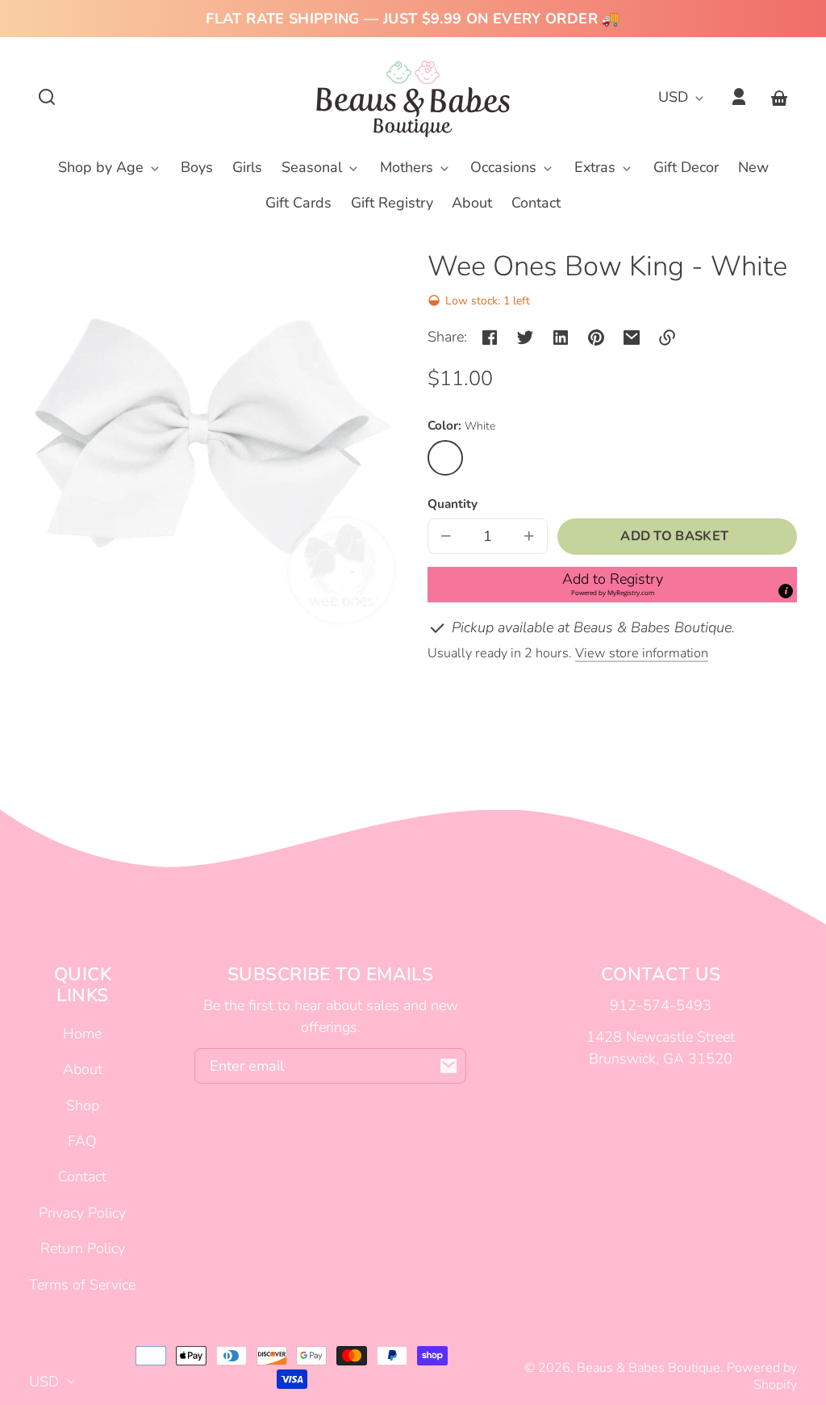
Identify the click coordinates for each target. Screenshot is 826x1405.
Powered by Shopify (762, 1376)
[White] (445, 458)
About (82, 1069)
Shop (82, 1105)
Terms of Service (82, 1284)
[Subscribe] (448, 1066)
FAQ (82, 1141)
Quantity (453, 504)
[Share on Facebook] (489, 337)
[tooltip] (785, 591)
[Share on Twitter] (525, 337)
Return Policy (82, 1248)
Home (82, 1033)
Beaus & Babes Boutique (648, 1368)
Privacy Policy (82, 1213)
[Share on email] (631, 337)
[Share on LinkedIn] (560, 337)
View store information (641, 653)
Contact (82, 1176)
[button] (47, 97)
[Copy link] (667, 337)
